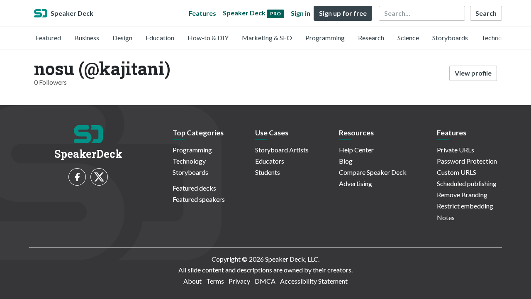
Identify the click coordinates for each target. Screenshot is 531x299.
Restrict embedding (465, 206)
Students (267, 172)
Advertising (355, 183)
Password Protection (467, 161)
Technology (497, 38)
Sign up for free (343, 13)
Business (86, 38)
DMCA (265, 281)
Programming (325, 38)
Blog (346, 161)
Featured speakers (199, 199)
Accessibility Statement (314, 281)
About (192, 281)
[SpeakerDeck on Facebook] (77, 177)
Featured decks (194, 188)
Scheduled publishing (467, 183)
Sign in (300, 13)
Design (122, 38)
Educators (269, 161)
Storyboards (450, 38)
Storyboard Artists (282, 150)
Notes (446, 217)
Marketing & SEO (267, 38)
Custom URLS (456, 172)
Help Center (356, 150)
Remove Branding (462, 195)
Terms (215, 281)
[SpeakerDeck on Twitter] (99, 177)
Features (202, 13)
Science (408, 38)
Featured (48, 38)
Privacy (239, 281)
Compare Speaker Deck (373, 172)
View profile (473, 73)
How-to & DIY (208, 38)
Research (371, 38)
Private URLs (455, 150)
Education (160, 38)
